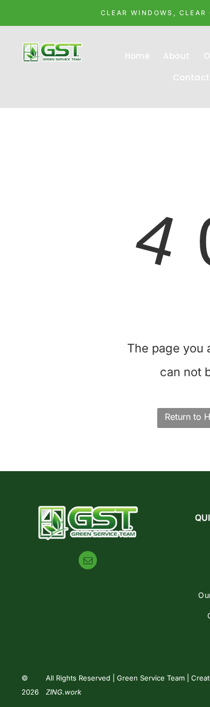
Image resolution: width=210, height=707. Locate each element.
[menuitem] (139, 56)
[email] (88, 561)
